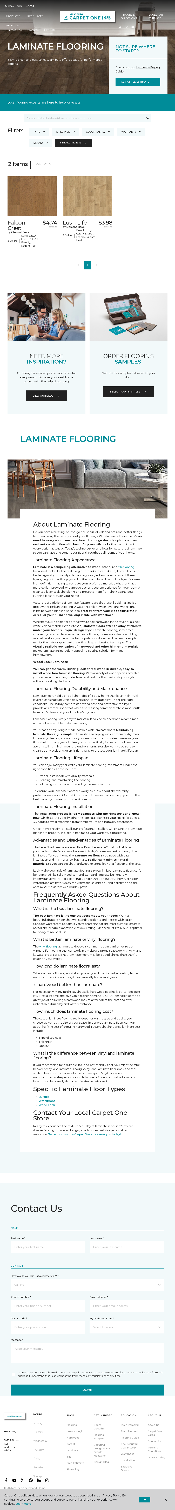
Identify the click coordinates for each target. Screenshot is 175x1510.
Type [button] (36, 131)
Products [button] (12, 16)
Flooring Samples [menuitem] (99, 1436)
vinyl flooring (48, 946)
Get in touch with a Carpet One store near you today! (84, 1134)
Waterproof (47, 1101)
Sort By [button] (41, 163)
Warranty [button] (128, 131)
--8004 (30, 6)
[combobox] (84, 118)
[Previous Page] (78, 265)
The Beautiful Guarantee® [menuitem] (129, 1445)
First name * (18, 1238)
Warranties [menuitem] (127, 1453)
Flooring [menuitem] (72, 1425)
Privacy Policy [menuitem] (156, 1457)
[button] (120, 27)
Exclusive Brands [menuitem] (126, 1468)
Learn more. (23, 1503)
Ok (144, 1499)
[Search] (147, 118)
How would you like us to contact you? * (34, 1276)
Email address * (99, 1297)
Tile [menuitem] (69, 1456)
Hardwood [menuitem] (73, 1437)
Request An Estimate (155, 16)
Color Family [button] (95, 131)
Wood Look (47, 1105)
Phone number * (21, 1297)
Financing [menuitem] (73, 1469)
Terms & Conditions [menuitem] (154, 1449)
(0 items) (132, 27)
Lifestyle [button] (63, 131)
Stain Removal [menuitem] (130, 1425)
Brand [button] (38, 142)
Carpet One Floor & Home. (29, 1488)
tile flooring (126, 567)
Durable (44, 1096)
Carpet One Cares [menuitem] (155, 1433)
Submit (87, 1389)
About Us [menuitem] (153, 1425)
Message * (17, 1340)
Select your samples (125, 391)
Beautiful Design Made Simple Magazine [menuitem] (102, 1450)
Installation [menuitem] (128, 1460)
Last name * (97, 1238)
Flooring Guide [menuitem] (130, 1437)
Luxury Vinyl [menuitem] (74, 1431)
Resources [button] (35, 16)
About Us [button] (12, 25)
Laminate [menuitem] (72, 1450)
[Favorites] (126, 27)
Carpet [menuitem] (71, 1444)
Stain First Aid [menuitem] (129, 1431)
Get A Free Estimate (135, 81)
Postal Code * (19, 1318)
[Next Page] (97, 265)
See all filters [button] (70, 142)
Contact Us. (74, 102)
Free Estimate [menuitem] (75, 1463)
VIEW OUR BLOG (43, 395)
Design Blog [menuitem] (101, 1462)
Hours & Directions (129, 16)
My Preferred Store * (102, 1318)
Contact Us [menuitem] (154, 1441)
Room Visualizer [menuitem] (100, 1426)
